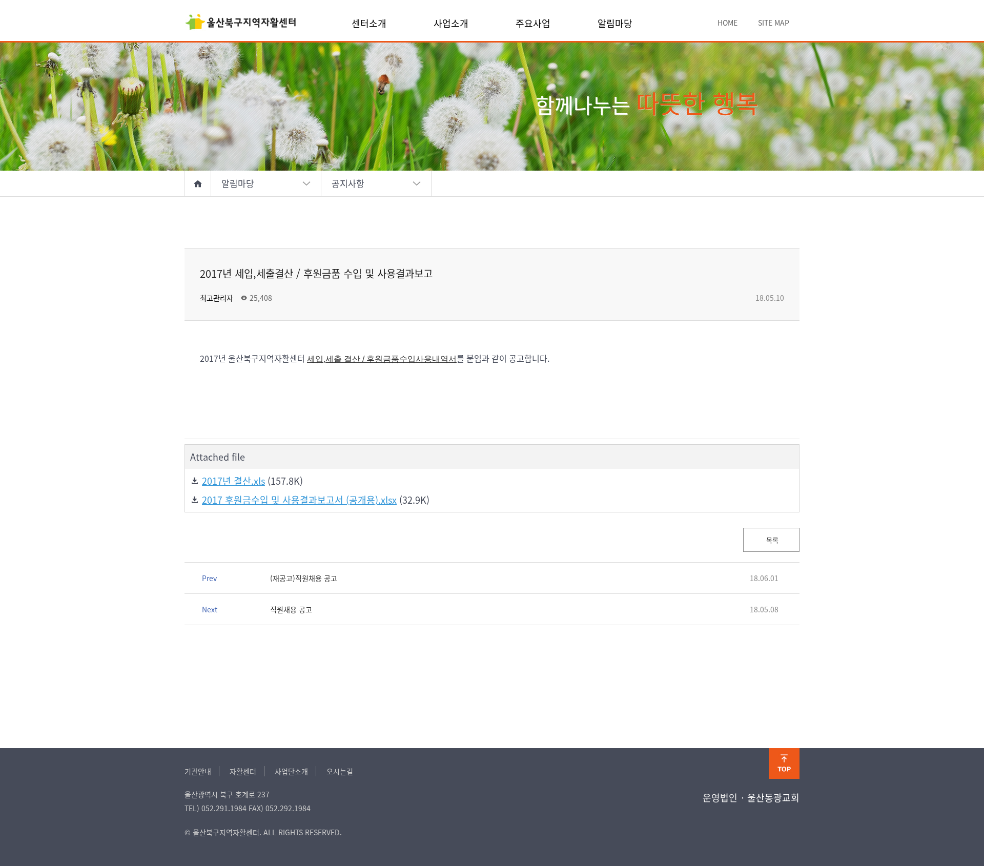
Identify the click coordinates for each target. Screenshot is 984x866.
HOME (727, 22)
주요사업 (533, 23)
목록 (771, 540)
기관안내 (197, 771)
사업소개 (451, 23)
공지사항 (348, 183)
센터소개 (369, 23)
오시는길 (339, 771)
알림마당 (615, 23)
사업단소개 (291, 771)
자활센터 (243, 771)
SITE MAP (773, 22)
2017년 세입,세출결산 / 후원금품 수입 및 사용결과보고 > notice (240, 23)
